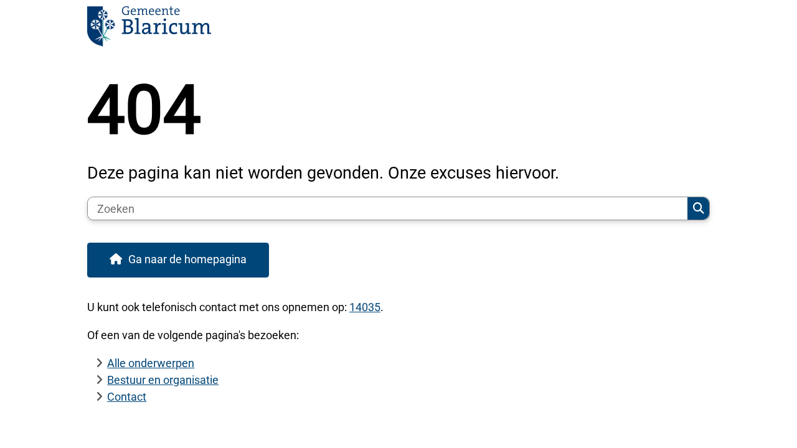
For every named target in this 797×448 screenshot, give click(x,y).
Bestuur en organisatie (163, 379)
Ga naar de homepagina (187, 259)
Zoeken (698, 208)
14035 (364, 307)
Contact (126, 396)
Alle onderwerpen (150, 363)
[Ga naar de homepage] (393, 30)
